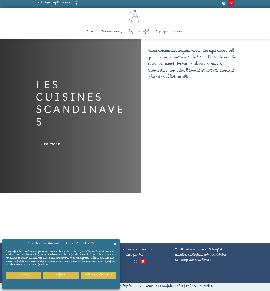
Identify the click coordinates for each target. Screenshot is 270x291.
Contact (178, 32)
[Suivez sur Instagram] (224, 3)
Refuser (61, 275)
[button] (114, 244)
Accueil (91, 32)
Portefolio (144, 32)
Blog (130, 32)
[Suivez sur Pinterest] (231, 3)
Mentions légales (120, 287)
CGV (138, 287)
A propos (161, 32)
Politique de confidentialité (163, 287)
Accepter (23, 275)
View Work (50, 144)
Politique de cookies (48, 284)
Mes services (110, 32)
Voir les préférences (98, 275)
